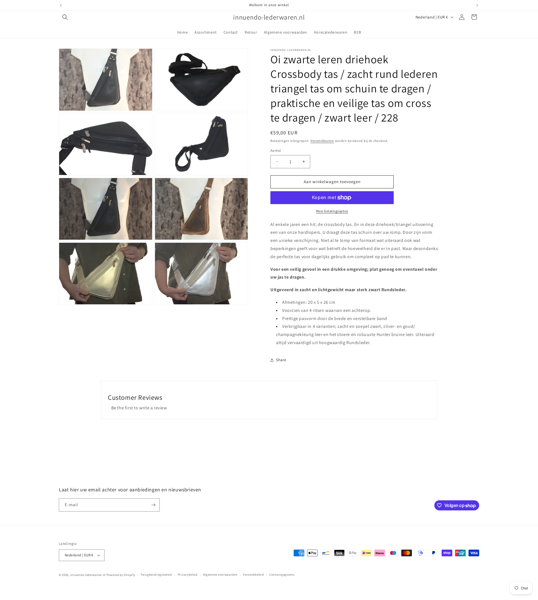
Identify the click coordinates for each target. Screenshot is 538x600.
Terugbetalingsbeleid (156, 574)
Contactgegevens (282, 574)
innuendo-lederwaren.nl (88, 575)
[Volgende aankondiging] (477, 5)
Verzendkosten (322, 141)
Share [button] (281, 359)
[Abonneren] (153, 505)
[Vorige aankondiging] (61, 5)
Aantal (275, 150)
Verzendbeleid (253, 574)
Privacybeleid (188, 574)
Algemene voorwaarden (220, 574)
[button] (65, 17)
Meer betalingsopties (332, 211)
